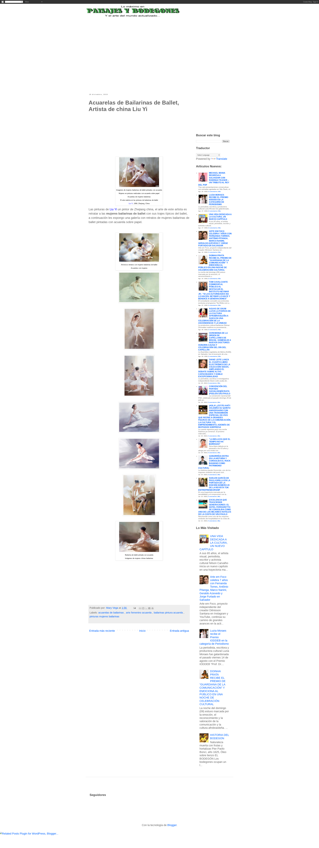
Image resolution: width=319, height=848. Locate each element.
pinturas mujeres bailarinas (104, 616)
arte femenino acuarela (139, 612)
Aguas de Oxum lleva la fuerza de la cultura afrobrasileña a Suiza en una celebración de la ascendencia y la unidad (214, 316)
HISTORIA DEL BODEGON (219, 736)
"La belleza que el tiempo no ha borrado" (219, 441)
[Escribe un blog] (143, 608)
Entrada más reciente (102, 630)
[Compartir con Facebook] (149, 608)
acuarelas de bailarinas (111, 612)
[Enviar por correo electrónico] (140, 608)
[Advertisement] (150, 32)
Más (219, 191)
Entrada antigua (179, 630)
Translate (221, 158)
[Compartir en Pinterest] (152, 608)
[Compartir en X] (146, 608)
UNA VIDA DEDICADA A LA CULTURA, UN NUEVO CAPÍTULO (220, 216)
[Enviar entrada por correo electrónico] (134, 607)
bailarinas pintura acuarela (169, 612)
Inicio (142, 630)
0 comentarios (212, 191)
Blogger (172, 825)
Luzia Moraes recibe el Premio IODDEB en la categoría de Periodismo (218, 200)
